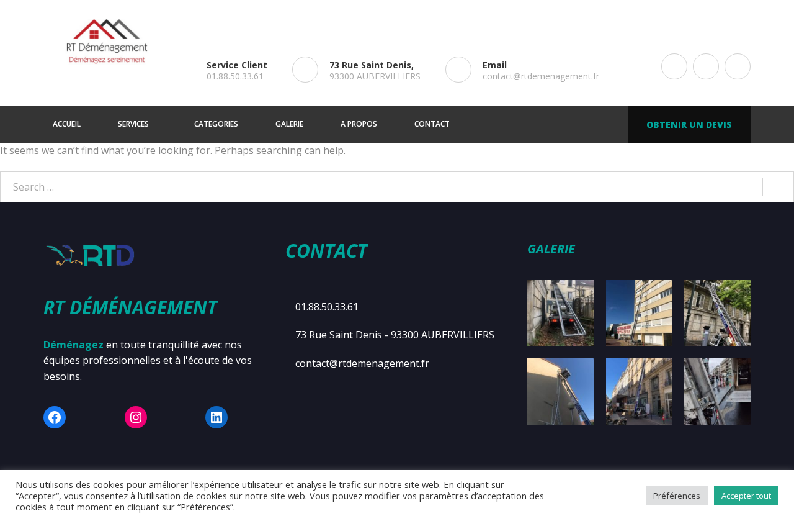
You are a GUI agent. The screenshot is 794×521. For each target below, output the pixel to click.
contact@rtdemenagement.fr (541, 76)
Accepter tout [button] (746, 495)
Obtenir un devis (689, 124)
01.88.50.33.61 (235, 76)
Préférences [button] (676, 495)
